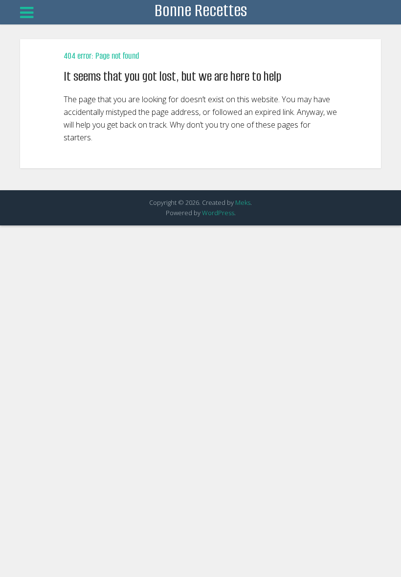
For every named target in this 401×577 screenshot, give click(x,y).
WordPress (218, 212)
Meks (242, 202)
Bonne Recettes (201, 10)
